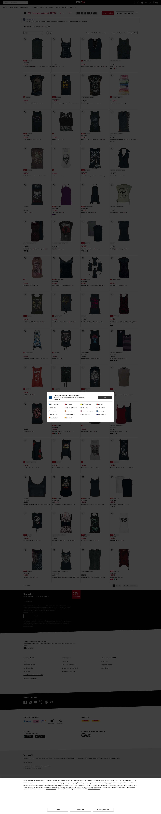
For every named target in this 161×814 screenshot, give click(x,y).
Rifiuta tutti (80, 809)
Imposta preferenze (103, 810)
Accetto (58, 809)
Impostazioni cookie (51, 789)
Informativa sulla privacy (94, 789)
